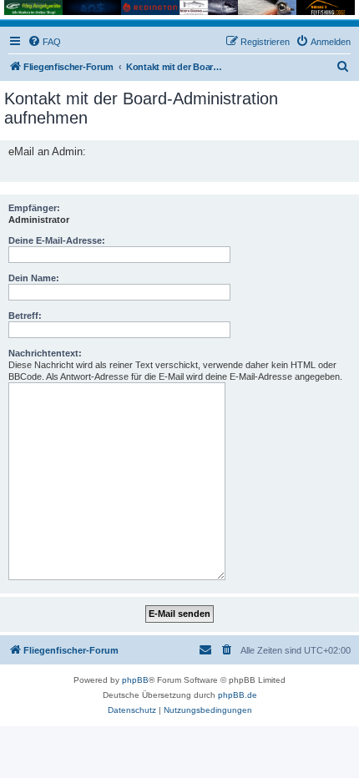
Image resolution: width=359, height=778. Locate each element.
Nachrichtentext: (45, 353)
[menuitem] (44, 42)
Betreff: (25, 316)
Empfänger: (34, 208)
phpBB (135, 680)
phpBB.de (237, 695)
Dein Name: (33, 278)
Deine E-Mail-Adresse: (56, 240)
